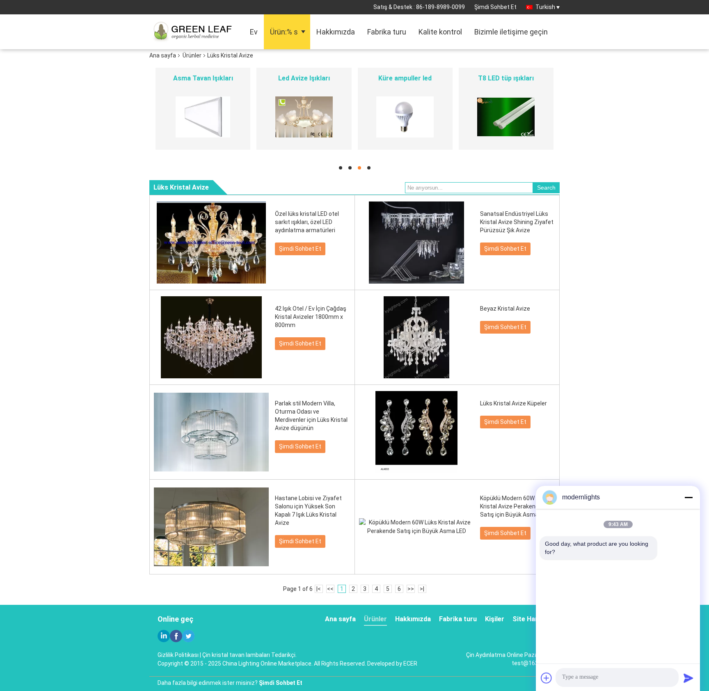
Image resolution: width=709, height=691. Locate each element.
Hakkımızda (335, 31)
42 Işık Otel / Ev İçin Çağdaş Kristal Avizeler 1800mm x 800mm (310, 316)
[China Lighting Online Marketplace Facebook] (176, 636)
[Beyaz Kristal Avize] (416, 337)
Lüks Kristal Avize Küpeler (513, 403)
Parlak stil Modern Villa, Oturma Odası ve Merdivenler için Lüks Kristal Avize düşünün (311, 415)
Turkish (545, 7)
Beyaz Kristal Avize (505, 308)
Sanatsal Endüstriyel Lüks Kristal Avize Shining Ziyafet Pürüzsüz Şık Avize (516, 222)
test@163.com (531, 663)
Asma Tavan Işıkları (203, 78)
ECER (410, 663)
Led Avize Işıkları (304, 78)
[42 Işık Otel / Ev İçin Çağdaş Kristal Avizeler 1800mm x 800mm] (211, 337)
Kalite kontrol (440, 31)
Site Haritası (531, 619)
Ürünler (192, 55)
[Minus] (688, 497)
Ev (254, 31)
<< (330, 589)
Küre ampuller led (405, 78)
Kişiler (494, 619)
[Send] (688, 678)
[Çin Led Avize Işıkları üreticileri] (304, 116)
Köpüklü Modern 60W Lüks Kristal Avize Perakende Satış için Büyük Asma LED (514, 506)
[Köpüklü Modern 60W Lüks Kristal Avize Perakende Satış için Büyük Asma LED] (416, 527)
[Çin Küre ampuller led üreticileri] (405, 116)
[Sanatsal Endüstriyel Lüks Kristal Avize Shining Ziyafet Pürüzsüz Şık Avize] (416, 242)
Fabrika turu (386, 31)
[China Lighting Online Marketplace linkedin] (164, 636)
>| (422, 589)
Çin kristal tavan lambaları (236, 655)
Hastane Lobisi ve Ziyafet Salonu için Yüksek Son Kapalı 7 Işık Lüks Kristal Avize (308, 510)
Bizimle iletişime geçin (511, 31)
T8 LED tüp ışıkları (506, 78)
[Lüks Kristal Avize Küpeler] (416, 432)
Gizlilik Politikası (178, 655)
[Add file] (546, 678)
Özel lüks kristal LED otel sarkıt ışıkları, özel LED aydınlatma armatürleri (307, 222)
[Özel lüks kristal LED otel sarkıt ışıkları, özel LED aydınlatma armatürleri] (211, 242)
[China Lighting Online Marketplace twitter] (188, 636)
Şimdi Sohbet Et (495, 7)
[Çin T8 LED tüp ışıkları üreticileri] (506, 116)
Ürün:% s (284, 31)
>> (410, 589)
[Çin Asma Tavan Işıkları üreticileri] (203, 116)
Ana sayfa (162, 55)
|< (318, 589)
